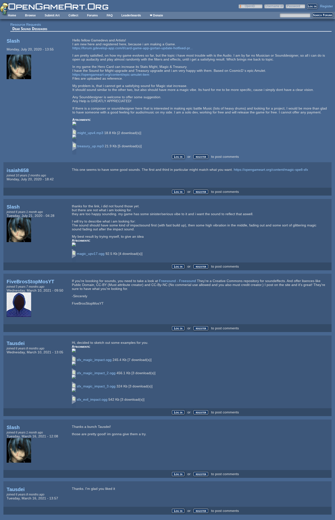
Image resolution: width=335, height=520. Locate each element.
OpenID (250, 6)
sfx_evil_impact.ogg (92, 399)
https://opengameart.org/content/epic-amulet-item (110, 74)
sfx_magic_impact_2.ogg (96, 373)
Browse (30, 15)
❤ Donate (156, 15)
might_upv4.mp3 (90, 133)
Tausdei (16, 343)
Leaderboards (131, 15)
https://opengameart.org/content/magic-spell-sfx (271, 170)
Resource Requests (25, 24)
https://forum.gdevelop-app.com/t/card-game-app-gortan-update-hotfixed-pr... (132, 48)
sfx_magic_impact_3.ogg (96, 386)
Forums (92, 15)
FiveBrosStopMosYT (30, 281)
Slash (13, 41)
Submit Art (52, 15)
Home (12, 15)
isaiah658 (18, 170)
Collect (73, 15)
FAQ (110, 15)
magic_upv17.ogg (90, 254)
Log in (178, 157)
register (201, 157)
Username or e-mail (274, 6)
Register (326, 6)
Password (293, 6)
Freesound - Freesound (177, 281)
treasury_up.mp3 (90, 146)
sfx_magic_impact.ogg (94, 360)
